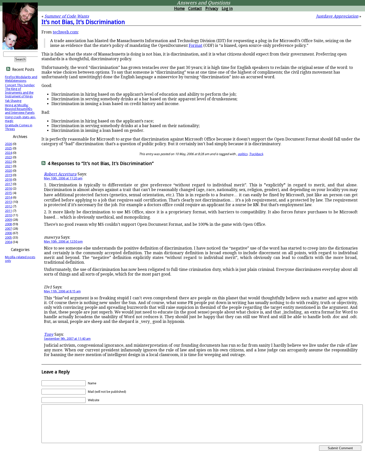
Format (195, 45)
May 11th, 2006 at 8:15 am (62, 291)
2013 (8, 202)
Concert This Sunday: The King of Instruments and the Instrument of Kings (20, 90)
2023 (8, 157)
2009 (8, 220)
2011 (8, 211)
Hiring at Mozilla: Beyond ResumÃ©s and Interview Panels (20, 108)
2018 (8, 179)
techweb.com (65, 32)
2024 (8, 153)
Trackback (256, 154)
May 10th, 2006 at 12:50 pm (63, 241)
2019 (8, 175)
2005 (8, 237)
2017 (8, 184)
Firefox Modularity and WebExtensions (21, 79)
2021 (8, 166)
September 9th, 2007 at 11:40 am (67, 338)
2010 (8, 215)
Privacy (211, 8)
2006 (8, 233)
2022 (8, 162)
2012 (8, 206)
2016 (8, 188)
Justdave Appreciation (337, 16)
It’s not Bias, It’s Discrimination (83, 22)
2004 (8, 242)
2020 (8, 170)
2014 (8, 197)
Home (179, 8)
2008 (8, 224)
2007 (8, 228)
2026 (8, 144)
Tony (48, 334)
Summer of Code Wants (66, 16)
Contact (195, 8)
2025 (8, 148)
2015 (8, 193)
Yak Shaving (13, 101)
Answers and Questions (203, 3)
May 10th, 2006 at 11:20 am (63, 178)
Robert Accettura (60, 174)
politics (243, 154)
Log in (227, 8)
